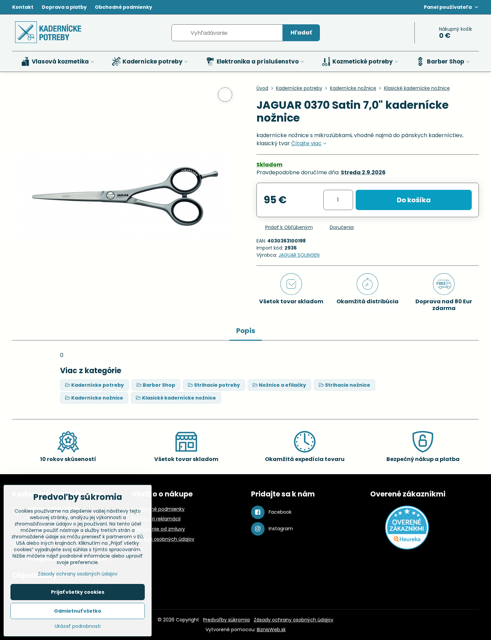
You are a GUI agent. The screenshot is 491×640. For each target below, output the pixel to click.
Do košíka (414, 200)
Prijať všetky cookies (77, 592)
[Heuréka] (407, 547)
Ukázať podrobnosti (78, 626)
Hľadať (301, 32)
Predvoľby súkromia (226, 619)
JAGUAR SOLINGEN (299, 255)
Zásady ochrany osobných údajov (293, 619)
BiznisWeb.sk (271, 629)
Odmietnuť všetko (77, 611)
